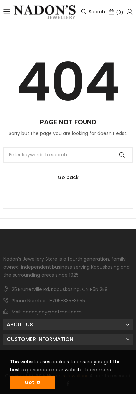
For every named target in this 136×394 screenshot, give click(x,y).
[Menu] (6, 11)
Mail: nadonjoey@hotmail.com (47, 312)
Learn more (98, 369)
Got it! (32, 382)
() (119, 12)
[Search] (122, 155)
